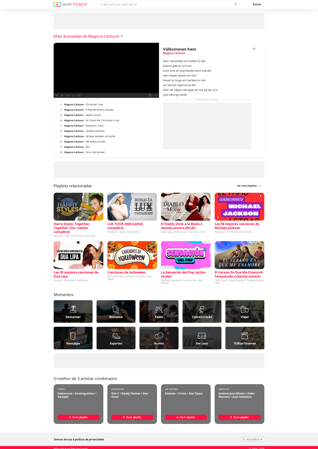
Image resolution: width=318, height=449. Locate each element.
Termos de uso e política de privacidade (79, 439)
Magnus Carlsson (174, 53)
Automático (253, 439)
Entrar (257, 4)
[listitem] (106, 104)
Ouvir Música (70, 4)
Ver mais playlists (247, 185)
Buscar (235, 4)
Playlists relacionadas (73, 185)
